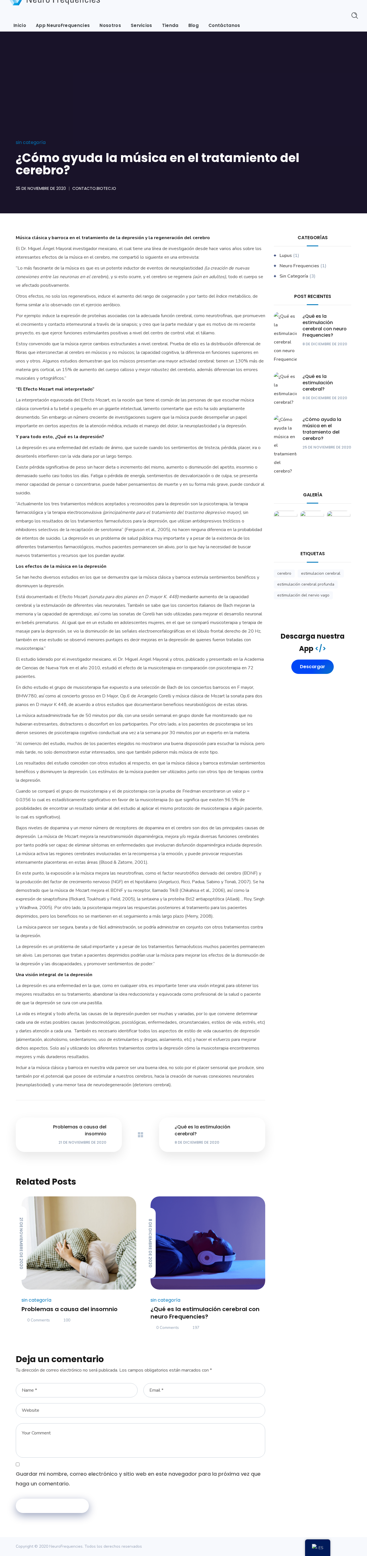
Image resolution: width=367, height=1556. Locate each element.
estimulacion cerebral (320, 573)
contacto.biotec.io (94, 188)
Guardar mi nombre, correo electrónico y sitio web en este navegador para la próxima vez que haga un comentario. (138, 1478)
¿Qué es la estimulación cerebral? (317, 382)
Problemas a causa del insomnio (70, 1309)
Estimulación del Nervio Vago (303, 595)
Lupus (286, 255)
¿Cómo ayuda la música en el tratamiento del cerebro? (321, 429)
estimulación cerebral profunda (305, 584)
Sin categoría (31, 142)
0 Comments (38, 1320)
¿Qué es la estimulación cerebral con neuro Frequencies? (205, 1313)
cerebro (284, 573)
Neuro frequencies (299, 266)
